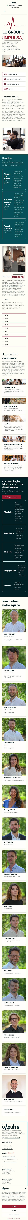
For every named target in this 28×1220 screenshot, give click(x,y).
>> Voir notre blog (7, 1146)
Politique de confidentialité (14, 1218)
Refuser (14, 1210)
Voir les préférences (14, 1214)
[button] (25, 1188)
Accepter (14, 1206)
